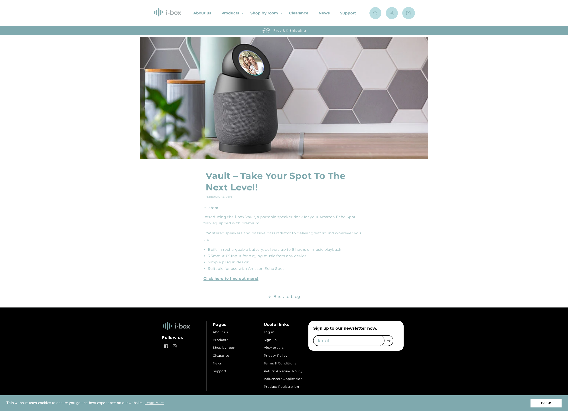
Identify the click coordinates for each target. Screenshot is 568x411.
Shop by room (264, 13)
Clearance (221, 356)
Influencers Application (283, 379)
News (217, 363)
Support (219, 371)
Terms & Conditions (280, 363)
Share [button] (213, 208)
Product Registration (281, 387)
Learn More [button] (154, 403)
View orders (274, 348)
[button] (230, 13)
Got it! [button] (546, 403)
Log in (269, 332)
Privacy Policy (276, 356)
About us (220, 332)
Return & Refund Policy (283, 371)
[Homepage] (176, 331)
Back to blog (286, 296)
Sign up (270, 340)
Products (230, 13)
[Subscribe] (389, 340)
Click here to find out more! (230, 278)
